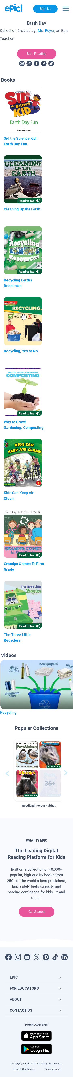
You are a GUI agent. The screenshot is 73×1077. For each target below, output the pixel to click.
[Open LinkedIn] (64, 957)
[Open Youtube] (27, 957)
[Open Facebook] (8, 957)
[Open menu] (66, 9)
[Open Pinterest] (46, 957)
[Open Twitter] (36, 957)
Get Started (36, 912)
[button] (38, 770)
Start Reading (36, 54)
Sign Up (45, 9)
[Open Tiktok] (55, 957)
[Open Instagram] (18, 957)
